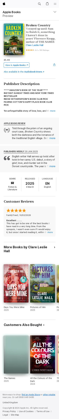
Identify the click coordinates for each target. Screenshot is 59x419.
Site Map (15, 415)
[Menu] (55, 4)
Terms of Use (42, 411)
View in (15, 65)
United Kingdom (10, 402)
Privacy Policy (9, 411)
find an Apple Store (31, 395)
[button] (39, 4)
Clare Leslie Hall (34, 45)
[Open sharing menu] (54, 65)
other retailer (49, 395)
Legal (5, 415)
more (52, 111)
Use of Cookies (26, 411)
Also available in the (23, 71)
